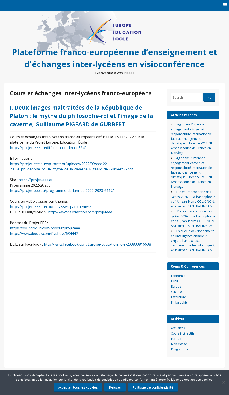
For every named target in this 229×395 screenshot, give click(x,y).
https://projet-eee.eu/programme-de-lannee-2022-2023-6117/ (62, 190)
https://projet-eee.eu (36, 179)
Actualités (178, 328)
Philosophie (179, 302)
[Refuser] (223, 382)
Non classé (179, 344)
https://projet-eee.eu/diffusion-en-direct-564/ (48, 147)
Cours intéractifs (183, 333)
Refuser (115, 387)
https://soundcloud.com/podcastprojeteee (45, 228)
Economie (178, 276)
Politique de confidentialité (152, 387)
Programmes (180, 349)
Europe (176, 286)
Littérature (178, 297)
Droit (174, 281)
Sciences (177, 291)
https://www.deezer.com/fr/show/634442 (44, 233)
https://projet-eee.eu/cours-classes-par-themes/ (50, 206)
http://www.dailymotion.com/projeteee (80, 212)
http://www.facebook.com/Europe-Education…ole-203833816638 (97, 244)
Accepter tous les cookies (78, 387)
